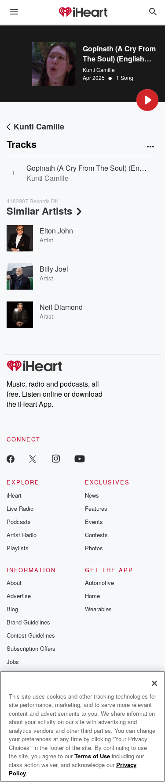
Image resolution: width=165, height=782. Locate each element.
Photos (94, 548)
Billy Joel (54, 269)
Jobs (13, 661)
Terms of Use (92, 756)
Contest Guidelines (31, 635)
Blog (12, 609)
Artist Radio (22, 535)
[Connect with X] (32, 458)
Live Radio (20, 508)
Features (96, 508)
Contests (96, 535)
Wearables (98, 609)
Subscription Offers (31, 648)
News (92, 495)
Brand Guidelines (28, 622)
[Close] (154, 683)
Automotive (99, 582)
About (14, 582)
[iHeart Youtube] (79, 458)
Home (92, 596)
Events (94, 521)
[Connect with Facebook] (11, 458)
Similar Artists (39, 211)
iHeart (14, 495)
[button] (147, 100)
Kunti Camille (99, 69)
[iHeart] (82, 13)
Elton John (56, 231)
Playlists (18, 548)
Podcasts (19, 521)
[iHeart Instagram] (56, 458)
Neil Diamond (61, 307)
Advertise (19, 596)
